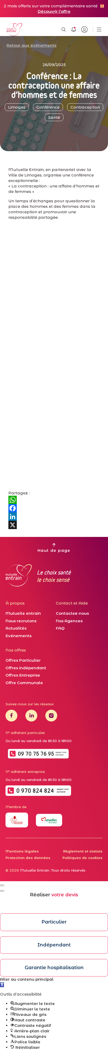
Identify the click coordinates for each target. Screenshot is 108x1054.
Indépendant (54, 945)
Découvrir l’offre (54, 11)
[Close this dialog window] (2, 885)
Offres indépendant (26, 667)
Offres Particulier (23, 660)
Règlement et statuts (82, 851)
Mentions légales (22, 851)
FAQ (60, 628)
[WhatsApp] (54, 500)
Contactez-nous (72, 613)
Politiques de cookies (82, 858)
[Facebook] (54, 508)
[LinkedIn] (54, 516)
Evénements (18, 635)
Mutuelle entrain (23, 613)
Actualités (16, 628)
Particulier (54, 922)
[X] (54, 525)
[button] (2, 984)
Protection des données (28, 858)
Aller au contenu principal (26, 979)
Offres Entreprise (23, 675)
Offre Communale (24, 682)
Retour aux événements (31, 45)
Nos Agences (69, 620)
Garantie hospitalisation (54, 967)
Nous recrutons (21, 620)
